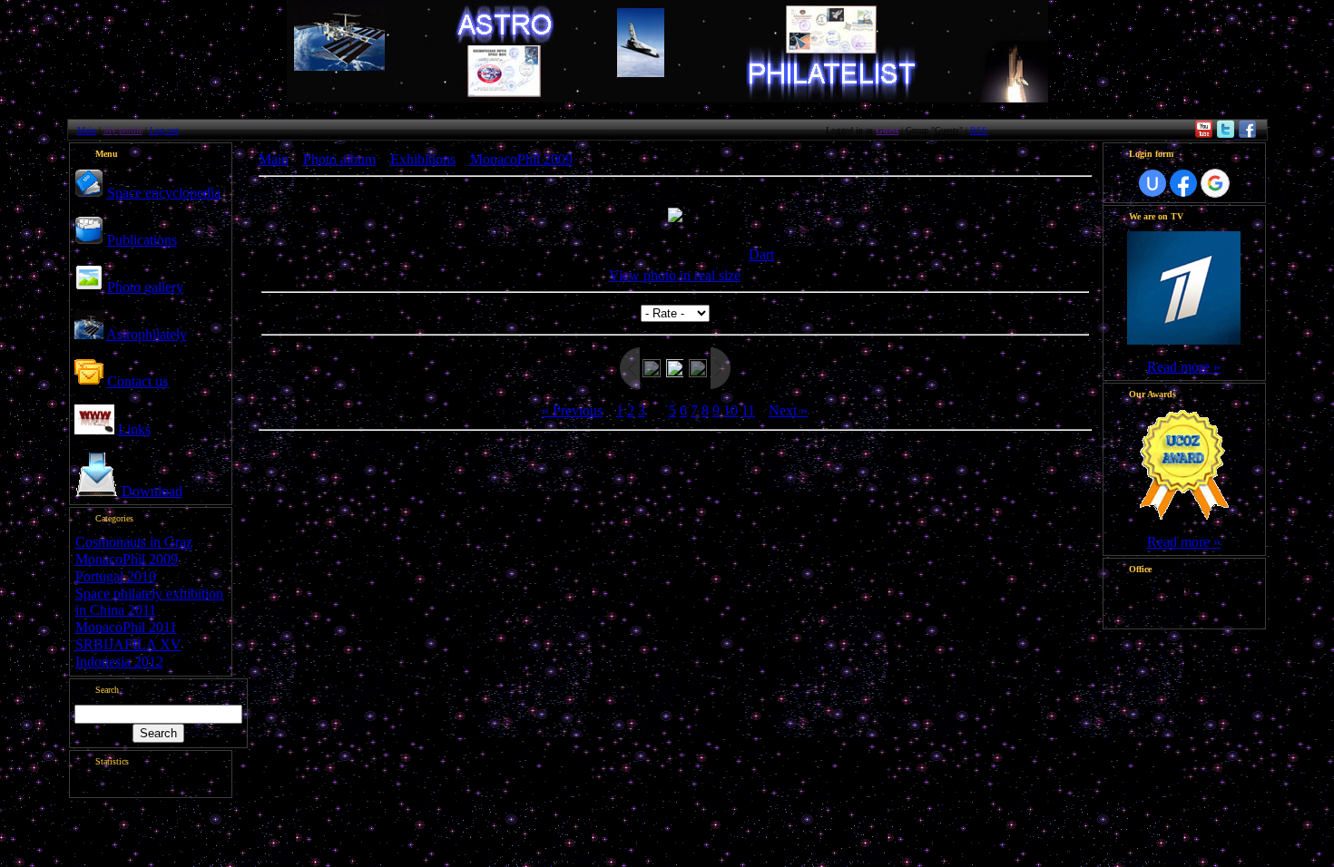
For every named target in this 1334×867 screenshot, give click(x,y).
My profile (122, 130)
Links (134, 429)
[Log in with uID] (1152, 183)
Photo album (339, 159)
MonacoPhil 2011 (126, 627)
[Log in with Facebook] (1183, 183)
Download (152, 491)
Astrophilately (146, 334)
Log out (164, 130)
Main (86, 130)
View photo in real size (675, 275)
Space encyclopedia (164, 192)
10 (730, 410)
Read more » (1184, 367)
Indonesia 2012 (119, 661)
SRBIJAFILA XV (128, 644)
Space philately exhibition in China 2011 (149, 602)
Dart (761, 254)
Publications (142, 240)
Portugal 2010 (115, 576)
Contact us (137, 381)
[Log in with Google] (1215, 183)
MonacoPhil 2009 (126, 559)
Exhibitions (423, 159)
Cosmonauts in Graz (133, 542)
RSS (978, 130)
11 (748, 410)
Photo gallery (145, 287)
